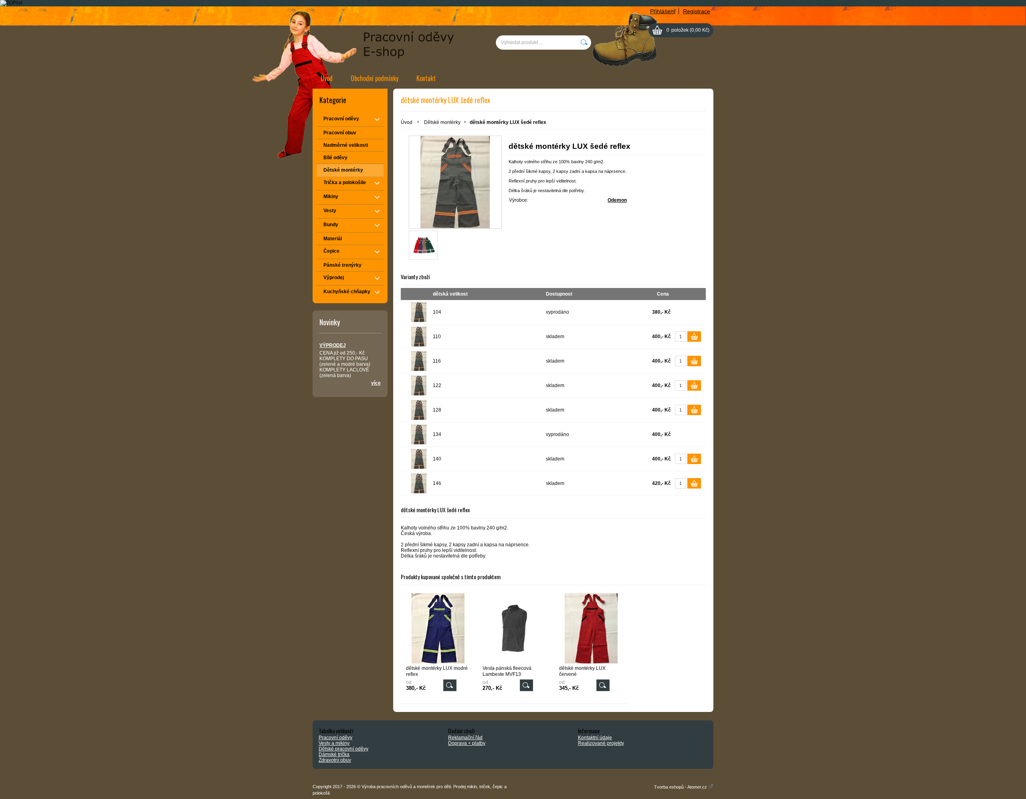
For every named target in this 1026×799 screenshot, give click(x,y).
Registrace (696, 11)
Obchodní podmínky (374, 78)
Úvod (327, 78)
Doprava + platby (466, 743)
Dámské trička (334, 754)
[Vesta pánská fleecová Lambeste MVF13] (515, 628)
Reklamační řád (465, 737)
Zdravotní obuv (335, 760)
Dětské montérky (442, 122)
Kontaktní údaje (595, 737)
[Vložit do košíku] (694, 336)
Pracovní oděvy (335, 737)
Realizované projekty (601, 743)
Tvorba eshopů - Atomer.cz (681, 787)
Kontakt (426, 78)
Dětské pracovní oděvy (343, 749)
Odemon (617, 200)
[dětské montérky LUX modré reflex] (438, 628)
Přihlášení (662, 11)
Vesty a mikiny (334, 743)
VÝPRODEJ (332, 345)
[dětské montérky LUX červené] (591, 628)
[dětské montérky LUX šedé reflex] (455, 182)
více (376, 383)
